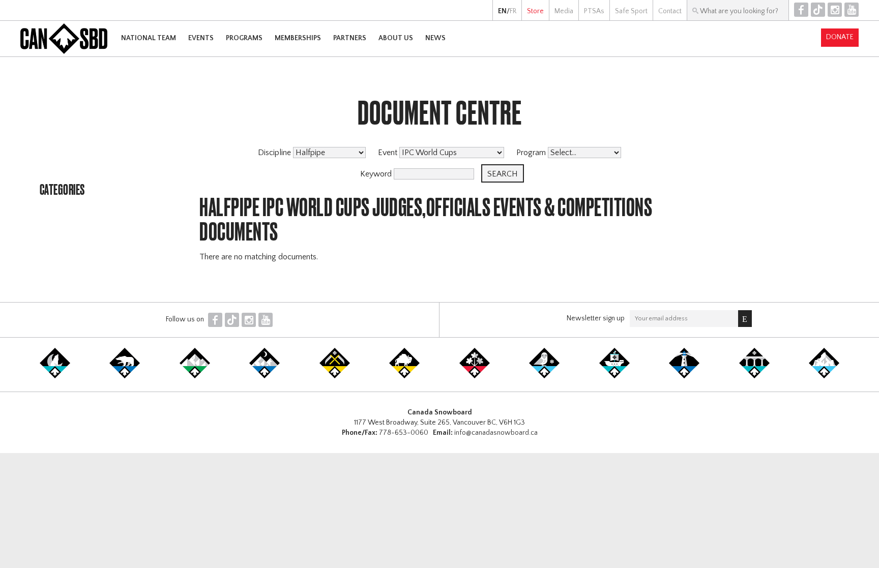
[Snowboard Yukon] (55, 376)
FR (513, 11)
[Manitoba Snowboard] (404, 376)
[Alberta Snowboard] (264, 376)
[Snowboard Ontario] (474, 376)
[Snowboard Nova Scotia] (684, 376)
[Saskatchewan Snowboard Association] (334, 376)
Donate (840, 37)
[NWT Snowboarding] (124, 376)
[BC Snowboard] (195, 376)
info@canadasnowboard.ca (496, 433)
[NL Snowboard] (824, 376)
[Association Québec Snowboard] (544, 376)
